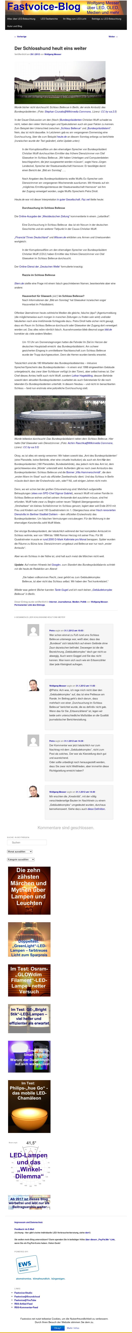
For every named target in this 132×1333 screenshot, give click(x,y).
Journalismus (64, 601)
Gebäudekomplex (102, 589)
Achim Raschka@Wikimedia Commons (90, 443)
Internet (53, 601)
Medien (75, 601)
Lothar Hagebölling (82, 375)
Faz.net (85, 199)
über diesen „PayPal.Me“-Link (100, 1239)
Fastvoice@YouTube (25, 1300)
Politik (83, 601)
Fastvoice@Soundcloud (27, 1296)
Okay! (57, 1328)
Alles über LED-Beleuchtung (21, 18)
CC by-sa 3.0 (30, 447)
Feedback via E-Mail (24, 1229)
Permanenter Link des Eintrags (29, 604)
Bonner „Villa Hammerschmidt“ (83, 472)
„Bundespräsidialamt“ (99, 128)
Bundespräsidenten (71, 119)
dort (87, 1232)
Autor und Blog (14, 26)
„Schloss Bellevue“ (70, 128)
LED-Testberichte (49, 18)
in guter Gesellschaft (68, 199)
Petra (52, 630)
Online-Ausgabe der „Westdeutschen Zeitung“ (44, 216)
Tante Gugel (61, 589)
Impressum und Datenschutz (28, 1222)
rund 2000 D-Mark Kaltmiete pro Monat (64, 539)
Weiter (113, 36)
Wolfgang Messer (52, 54)
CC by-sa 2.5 (108, 111)
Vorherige (20, 36)
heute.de (62, 136)
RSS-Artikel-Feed (23, 1303)
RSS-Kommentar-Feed (26, 1307)
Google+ (56, 564)
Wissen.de (60, 237)
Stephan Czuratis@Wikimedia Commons (68, 111)
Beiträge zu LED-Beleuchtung (106, 18)
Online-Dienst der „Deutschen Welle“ (39, 266)
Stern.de (19, 283)
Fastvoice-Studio (23, 1292)
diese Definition (96, 809)
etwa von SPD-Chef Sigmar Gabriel (52, 493)
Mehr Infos (73, 1328)
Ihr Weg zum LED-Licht (74, 18)
